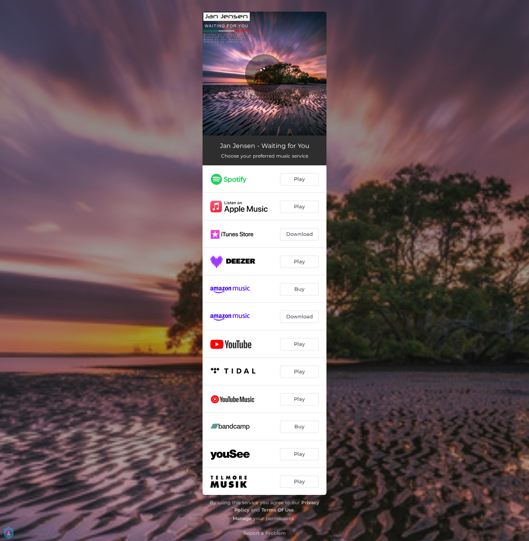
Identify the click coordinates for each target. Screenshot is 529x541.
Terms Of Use (277, 510)
